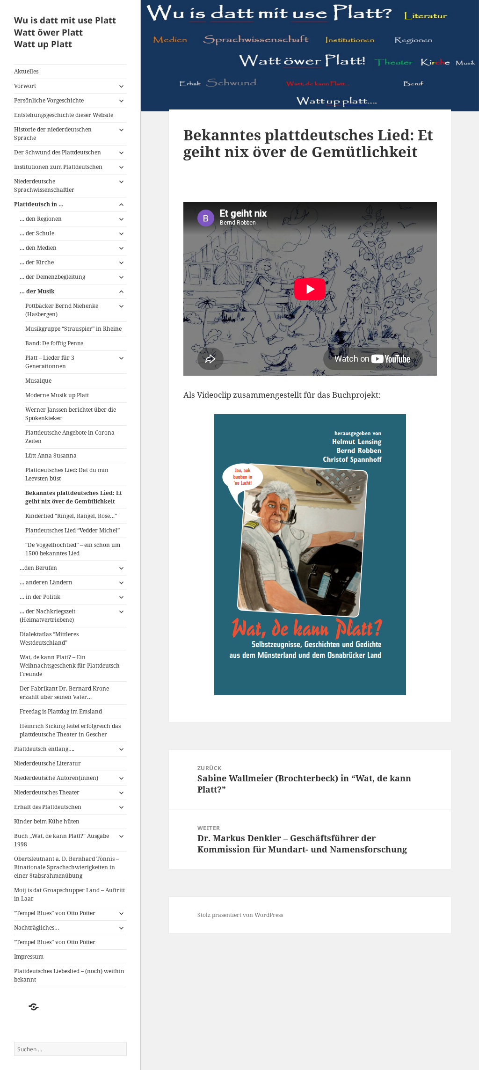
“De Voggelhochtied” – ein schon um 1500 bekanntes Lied (72, 549)
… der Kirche (37, 262)
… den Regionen (41, 219)
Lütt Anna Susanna (51, 455)
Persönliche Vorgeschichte (49, 100)
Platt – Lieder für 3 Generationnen (49, 362)
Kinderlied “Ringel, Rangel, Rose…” (71, 516)
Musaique (38, 381)
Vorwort (25, 86)
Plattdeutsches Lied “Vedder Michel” (72, 530)
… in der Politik (40, 597)
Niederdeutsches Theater (47, 792)
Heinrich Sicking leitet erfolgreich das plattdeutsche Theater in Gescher (70, 730)
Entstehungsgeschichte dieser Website (63, 115)
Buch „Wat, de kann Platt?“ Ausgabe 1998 (61, 840)
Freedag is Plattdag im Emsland (61, 711)
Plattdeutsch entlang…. (44, 749)
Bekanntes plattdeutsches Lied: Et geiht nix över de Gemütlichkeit (73, 497)
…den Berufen (38, 568)
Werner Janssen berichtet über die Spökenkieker (70, 414)
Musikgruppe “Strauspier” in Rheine (73, 329)
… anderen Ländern (46, 582)
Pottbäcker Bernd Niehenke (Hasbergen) (61, 310)
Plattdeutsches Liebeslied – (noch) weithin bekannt (69, 975)
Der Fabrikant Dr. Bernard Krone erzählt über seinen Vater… (64, 692)
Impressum (29, 957)
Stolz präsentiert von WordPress (240, 915)
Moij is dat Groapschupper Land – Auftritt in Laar (69, 894)
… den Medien (38, 248)
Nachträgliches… (36, 928)
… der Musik (38, 291)
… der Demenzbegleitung (52, 277)
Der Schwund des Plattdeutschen (57, 152)
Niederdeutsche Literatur (47, 763)
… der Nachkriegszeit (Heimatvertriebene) (47, 615)
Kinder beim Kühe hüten (47, 821)
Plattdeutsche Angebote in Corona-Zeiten (70, 437)
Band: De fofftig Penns (54, 343)
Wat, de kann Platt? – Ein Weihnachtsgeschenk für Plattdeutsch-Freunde (71, 665)
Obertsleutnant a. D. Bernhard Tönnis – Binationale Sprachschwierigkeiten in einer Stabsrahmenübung (66, 867)
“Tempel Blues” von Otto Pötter (54, 913)
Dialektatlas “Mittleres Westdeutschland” (49, 638)
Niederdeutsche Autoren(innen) (56, 778)
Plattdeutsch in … (39, 204)
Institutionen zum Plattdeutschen (58, 167)
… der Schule (37, 233)
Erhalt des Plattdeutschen (47, 807)
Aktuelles (26, 71)
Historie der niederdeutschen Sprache (53, 133)
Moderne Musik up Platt (57, 395)
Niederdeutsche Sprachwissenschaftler (44, 185)
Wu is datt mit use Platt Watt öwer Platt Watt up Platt (65, 32)
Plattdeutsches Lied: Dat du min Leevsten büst (67, 474)
